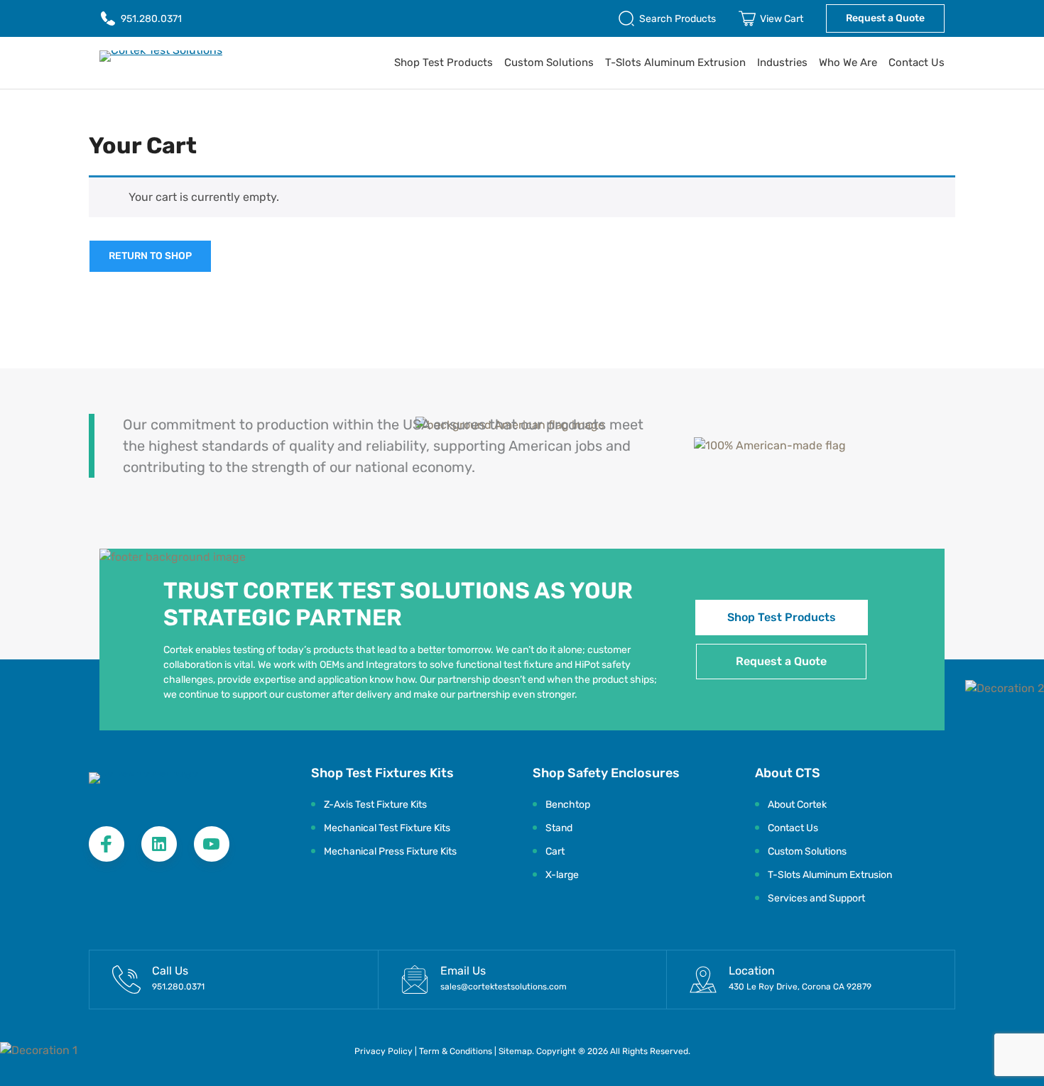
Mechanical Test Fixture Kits (387, 828)
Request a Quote (885, 18)
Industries (782, 62)
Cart (555, 851)
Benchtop (567, 805)
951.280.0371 (151, 19)
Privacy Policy (383, 1051)
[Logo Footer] (170, 786)
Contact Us (916, 62)
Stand (558, 828)
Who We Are (848, 62)
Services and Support (816, 898)
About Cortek (797, 805)
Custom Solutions (549, 62)
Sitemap (515, 1051)
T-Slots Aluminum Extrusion (675, 62)
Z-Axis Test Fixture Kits (375, 805)
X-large (562, 875)
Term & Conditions (456, 1051)
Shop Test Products (443, 62)
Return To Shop (150, 256)
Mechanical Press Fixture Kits (390, 851)
